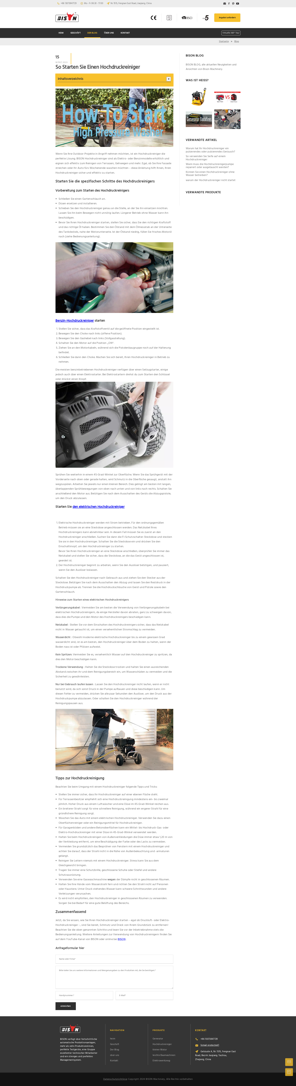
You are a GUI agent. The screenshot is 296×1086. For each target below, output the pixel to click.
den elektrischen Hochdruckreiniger (99, 507)
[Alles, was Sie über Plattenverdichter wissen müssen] (199, 97)
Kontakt (125, 33)
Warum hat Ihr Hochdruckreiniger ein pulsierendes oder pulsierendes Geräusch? (210, 150)
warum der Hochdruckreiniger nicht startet (210, 180)
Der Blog (92, 33)
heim (61, 33)
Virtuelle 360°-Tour (230, 33)
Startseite (224, 42)
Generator (158, 1039)
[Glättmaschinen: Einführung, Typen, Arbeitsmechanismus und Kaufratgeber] (227, 119)
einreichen (66, 1006)
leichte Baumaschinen (164, 1055)
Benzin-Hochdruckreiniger (75, 320)
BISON (121, 939)
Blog (236, 42)
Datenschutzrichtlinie (115, 1079)
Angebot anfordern (227, 17)
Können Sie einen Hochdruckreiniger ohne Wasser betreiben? (210, 174)
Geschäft (75, 33)
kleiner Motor (160, 1050)
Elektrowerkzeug (161, 1061)
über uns (109, 33)
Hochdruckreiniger (162, 1044)
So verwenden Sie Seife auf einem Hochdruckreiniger (206, 158)
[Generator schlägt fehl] (199, 119)
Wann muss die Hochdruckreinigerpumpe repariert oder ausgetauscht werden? (210, 166)
